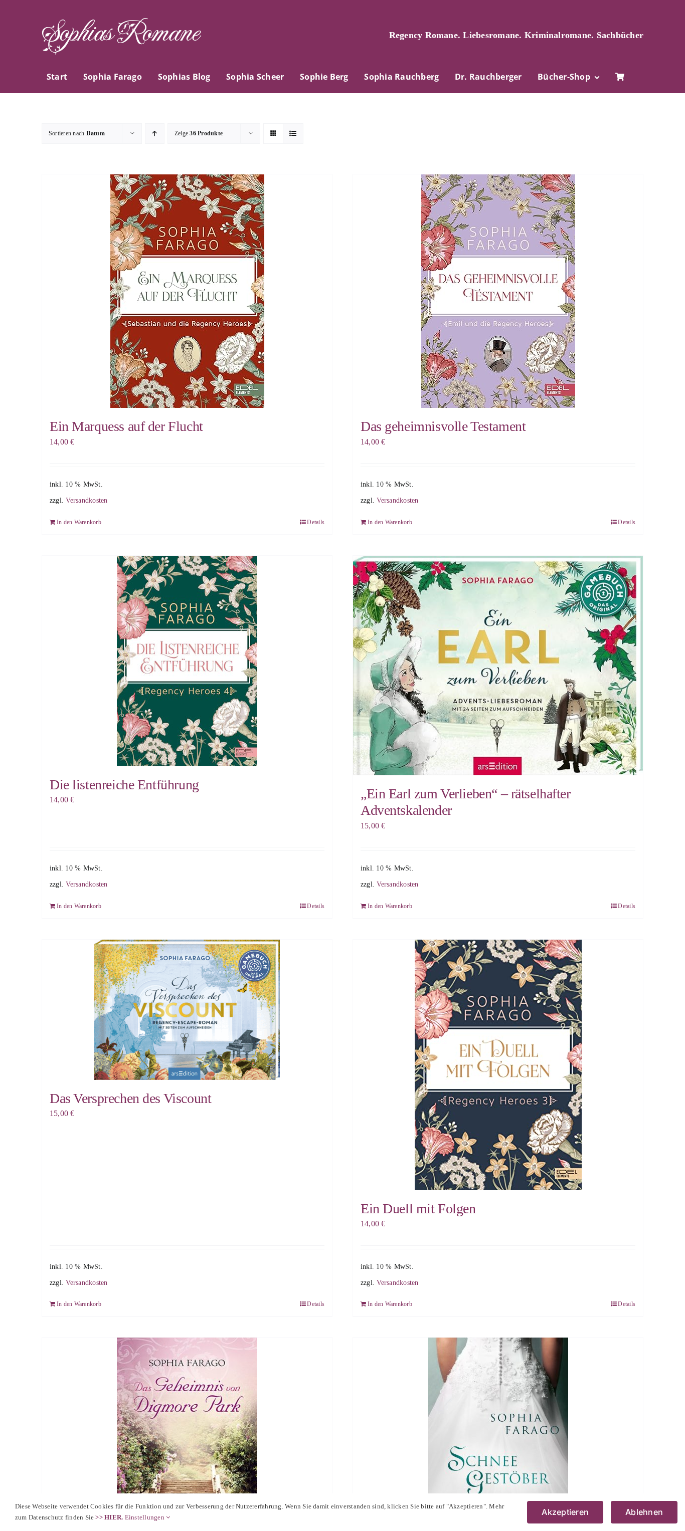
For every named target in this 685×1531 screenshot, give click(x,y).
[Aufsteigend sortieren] (154, 133)
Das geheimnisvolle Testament (443, 426)
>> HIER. (109, 1517)
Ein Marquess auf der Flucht (126, 426)
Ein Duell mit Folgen (418, 1208)
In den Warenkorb (79, 522)
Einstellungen (145, 1517)
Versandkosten (86, 500)
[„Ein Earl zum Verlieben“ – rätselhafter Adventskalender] (498, 665)
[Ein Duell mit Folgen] (498, 1065)
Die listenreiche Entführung (124, 784)
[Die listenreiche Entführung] (187, 661)
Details (315, 522)
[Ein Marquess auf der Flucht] (187, 291)
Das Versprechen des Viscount (130, 1098)
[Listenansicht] (293, 133)
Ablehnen (644, 1512)
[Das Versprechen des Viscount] (187, 1010)
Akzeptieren (565, 1512)
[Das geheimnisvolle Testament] (498, 291)
